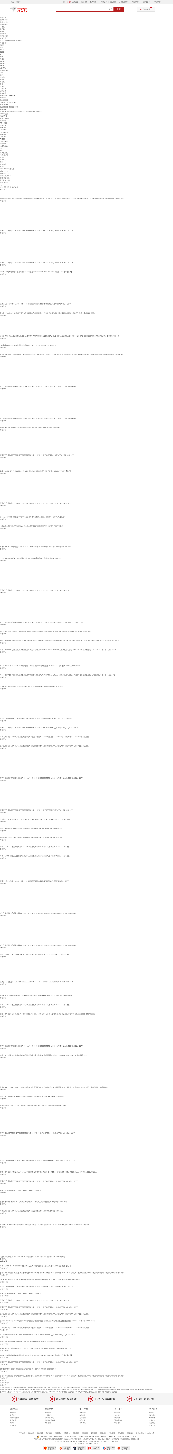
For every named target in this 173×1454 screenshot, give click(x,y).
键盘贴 (2, 31)
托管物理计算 (52, 1390)
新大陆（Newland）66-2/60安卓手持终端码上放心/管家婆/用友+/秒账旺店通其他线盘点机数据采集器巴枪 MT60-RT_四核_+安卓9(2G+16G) (47, 313)
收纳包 (2, 29)
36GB (2, 45)
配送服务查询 (49, 1418)
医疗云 (135, 1390)
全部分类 (3, 18)
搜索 (119, 9)
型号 (131, 1390)
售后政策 (117, 1413)
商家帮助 (58, 1433)
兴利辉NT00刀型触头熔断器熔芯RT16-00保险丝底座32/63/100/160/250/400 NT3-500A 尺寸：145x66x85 (36, 996)
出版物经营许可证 (71, 1439)
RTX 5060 (3, 130)
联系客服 (13, 1425)
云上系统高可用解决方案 (24, 1390)
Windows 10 (4, 173)
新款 (88, 1390)
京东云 (96, 1444)
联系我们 (31, 1433)
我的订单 (84, 2)
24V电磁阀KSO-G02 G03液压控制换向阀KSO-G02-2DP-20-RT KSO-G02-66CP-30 (28, 345)
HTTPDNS (51, 1392)
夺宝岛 (151, 1413)
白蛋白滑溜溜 (4, 1383)
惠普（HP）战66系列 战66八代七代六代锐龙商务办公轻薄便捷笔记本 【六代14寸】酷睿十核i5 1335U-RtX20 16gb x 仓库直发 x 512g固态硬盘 (48, 1172)
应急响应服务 (69, 1390)
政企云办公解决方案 (34, 1392)
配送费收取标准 (50, 1420)
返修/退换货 (118, 1420)
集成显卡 (3, 125)
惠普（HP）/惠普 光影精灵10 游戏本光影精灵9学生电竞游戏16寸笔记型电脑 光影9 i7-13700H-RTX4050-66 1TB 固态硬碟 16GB (43, 1055)
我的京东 (93, 2)
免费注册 (75, 2)
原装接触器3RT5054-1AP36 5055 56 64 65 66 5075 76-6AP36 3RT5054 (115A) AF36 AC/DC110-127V (35, 304)
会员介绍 (13, 1415)
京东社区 (103, 1433)
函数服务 (71, 1392)
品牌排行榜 (4, 22)
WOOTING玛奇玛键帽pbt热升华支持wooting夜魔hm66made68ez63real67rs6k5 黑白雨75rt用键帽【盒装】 (36, 272)
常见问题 (13, 1420)
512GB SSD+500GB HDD (9, 107)
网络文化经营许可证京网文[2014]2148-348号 (94, 1439)
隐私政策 (121, 1433)
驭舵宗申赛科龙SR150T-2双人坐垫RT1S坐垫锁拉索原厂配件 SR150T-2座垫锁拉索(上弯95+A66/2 (33, 1106)
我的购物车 (146, 9)
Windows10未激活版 (7, 169)
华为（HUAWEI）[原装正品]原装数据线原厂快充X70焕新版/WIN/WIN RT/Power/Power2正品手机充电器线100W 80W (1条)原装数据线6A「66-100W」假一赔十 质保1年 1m (58, 650)
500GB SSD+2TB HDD (8, 102)
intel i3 (2, 61)
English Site (140, 1433)
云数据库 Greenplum (13, 1392)
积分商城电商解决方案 (109, 1392)
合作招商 (49, 1433)
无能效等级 (4, 146)
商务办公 (3, 164)
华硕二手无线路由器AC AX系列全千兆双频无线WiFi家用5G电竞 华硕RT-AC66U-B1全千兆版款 (32, 1096)
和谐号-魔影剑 (5, 180)
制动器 (2, 79)
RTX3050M (4, 141)
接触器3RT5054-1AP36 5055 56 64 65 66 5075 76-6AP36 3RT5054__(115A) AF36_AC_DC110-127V (35, 819)
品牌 (40, 1390)
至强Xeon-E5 (4, 70)
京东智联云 (119, 1390)
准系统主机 (4, 153)
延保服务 (152, 1418)
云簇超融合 (91, 1392)
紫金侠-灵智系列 (5, 176)
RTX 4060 (3, 123)
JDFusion (141, 1390)
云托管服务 (111, 1390)
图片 (92, 1390)
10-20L (2, 150)
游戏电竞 (3, 160)
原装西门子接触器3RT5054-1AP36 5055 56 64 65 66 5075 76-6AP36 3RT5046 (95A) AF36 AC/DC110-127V (37, 455)
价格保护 (117, 1415)
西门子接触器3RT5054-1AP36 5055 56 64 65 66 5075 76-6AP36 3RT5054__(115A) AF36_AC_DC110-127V (37, 1133)
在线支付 (83, 1415)
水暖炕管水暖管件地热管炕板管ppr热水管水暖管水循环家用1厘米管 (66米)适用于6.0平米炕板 (31, 526)
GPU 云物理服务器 (100, 1390)
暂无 (1, 84)
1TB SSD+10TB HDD (7, 95)
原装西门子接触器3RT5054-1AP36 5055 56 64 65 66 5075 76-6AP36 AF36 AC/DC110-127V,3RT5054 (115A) (37, 718)
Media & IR (150, 1433)
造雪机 (2, 82)
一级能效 (3, 144)
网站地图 (126, 1390)
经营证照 (115, 1441)
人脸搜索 (24, 1392)
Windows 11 (4, 171)
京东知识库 (4, 20)
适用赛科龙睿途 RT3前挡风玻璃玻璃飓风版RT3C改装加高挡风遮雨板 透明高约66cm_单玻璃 (31, 686)
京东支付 (89, 1444)
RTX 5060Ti (4, 132)
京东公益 (130, 1433)
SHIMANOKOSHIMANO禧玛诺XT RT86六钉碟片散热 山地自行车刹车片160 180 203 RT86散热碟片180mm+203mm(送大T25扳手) (44, 1225)
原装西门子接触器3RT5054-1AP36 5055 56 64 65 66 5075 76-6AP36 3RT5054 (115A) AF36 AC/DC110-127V (37, 1160)
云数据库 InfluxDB (80, 1390)
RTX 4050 (3, 137)
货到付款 (83, 1413)
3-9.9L (2, 148)
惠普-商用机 (4, 182)
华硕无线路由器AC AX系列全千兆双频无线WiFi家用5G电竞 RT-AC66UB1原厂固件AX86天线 (31, 828)
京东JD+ (152, 1425)
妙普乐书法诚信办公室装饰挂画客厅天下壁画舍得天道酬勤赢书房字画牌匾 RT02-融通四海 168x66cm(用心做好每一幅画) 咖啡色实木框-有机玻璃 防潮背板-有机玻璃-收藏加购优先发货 (61, 199)
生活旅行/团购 (14, 1418)
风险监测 (112, 1433)
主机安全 (45, 1392)
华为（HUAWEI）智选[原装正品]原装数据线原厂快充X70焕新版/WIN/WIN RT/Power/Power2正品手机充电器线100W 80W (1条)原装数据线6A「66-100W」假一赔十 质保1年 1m (59, 641)
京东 (27, 10)
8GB (1, 47)
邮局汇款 (83, 1420)
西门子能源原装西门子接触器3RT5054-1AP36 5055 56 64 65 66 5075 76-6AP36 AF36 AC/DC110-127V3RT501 (38, 386)
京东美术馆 (4, 36)
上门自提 (48, 1413)
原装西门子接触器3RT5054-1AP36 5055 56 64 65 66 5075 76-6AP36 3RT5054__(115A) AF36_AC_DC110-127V (39, 728)
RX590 (2, 139)
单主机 (2, 157)
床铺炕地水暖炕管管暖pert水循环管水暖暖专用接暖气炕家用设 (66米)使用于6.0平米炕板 (30, 428)
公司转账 (83, 1423)
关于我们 (22, 1433)
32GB (2, 52)
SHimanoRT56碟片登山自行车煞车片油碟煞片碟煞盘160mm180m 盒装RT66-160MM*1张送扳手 (33, 517)
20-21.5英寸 (4, 114)
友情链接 (85, 1433)
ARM (1, 73)
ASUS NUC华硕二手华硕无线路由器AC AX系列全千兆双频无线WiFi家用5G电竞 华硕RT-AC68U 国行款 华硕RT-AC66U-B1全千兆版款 (45, 631)
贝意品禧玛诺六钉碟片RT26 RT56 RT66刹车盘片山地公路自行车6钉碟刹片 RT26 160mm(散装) (32, 1257)
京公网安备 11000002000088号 (50, 1436)
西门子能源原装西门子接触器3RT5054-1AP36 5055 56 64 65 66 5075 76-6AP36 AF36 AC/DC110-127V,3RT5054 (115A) (41, 622)
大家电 (12, 1423)
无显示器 (3, 121)
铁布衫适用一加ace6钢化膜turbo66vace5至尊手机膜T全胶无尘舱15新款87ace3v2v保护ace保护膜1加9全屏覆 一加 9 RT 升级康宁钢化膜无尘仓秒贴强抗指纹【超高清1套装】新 (59, 336)
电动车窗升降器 (10, 40)
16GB (2, 50)
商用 (1, 162)
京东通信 (152, 1423)
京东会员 (104, 2)
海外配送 (48, 1423)
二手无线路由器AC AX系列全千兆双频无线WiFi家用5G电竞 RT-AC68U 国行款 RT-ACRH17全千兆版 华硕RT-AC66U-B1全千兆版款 (44, 737)
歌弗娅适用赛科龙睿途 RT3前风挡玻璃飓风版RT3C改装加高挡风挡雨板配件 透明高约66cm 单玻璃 (33, 1202)
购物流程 (13, 1413)
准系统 (2, 166)
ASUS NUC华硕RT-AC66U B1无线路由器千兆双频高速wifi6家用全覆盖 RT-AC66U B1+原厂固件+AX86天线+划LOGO (40, 666)
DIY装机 (152, 1415)
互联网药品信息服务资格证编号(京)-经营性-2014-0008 (96, 1436)
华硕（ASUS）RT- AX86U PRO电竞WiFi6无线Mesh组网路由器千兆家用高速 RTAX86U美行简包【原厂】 (35, 471)
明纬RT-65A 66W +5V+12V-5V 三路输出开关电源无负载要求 (20, 1190)
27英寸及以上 (4, 118)
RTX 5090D (4, 134)
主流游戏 (3, 89)
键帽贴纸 (3, 34)
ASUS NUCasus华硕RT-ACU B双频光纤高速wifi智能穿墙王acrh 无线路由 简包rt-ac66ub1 (30, 558)
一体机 (2, 27)
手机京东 (124, 2)
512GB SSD (4, 100)
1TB (1, 57)
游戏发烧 (3, 91)
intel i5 (2, 63)
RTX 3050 (3, 128)
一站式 (45, 1390)
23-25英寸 (3, 116)
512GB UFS (4, 105)
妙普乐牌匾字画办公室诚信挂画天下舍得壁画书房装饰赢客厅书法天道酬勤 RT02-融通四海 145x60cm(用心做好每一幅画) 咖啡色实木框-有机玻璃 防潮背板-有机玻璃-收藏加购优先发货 (61, 354)
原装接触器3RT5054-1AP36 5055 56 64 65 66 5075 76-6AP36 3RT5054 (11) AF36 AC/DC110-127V (34, 881)
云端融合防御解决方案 (7, 1390)
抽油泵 (2, 86)
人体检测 (36, 1390)
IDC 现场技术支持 (81, 1392)
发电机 (2, 77)
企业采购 (113, 2)
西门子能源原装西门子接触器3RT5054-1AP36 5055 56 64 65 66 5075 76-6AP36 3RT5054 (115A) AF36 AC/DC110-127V (41, 778)
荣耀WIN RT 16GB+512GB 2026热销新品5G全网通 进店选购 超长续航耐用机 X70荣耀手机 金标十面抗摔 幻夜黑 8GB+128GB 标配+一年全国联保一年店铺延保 (54, 1087)
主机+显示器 (4, 155)
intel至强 (3, 68)
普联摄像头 (4, 24)
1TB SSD (3, 98)
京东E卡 (152, 1420)
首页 (1, 40)
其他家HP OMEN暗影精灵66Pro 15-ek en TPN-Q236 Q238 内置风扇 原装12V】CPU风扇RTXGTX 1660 (35, 547)
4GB (1, 54)
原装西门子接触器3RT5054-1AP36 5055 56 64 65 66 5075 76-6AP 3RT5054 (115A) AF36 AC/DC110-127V (36, 231)
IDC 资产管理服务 (62, 1392)
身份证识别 (61, 1390)
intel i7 (2, 66)
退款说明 (117, 1418)
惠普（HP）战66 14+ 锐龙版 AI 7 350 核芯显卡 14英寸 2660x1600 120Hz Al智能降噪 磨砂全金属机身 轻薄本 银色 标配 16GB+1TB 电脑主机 (47, 1014)
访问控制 (98, 1392)
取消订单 (117, 1423)
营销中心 (67, 1433)
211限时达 (48, 1415)
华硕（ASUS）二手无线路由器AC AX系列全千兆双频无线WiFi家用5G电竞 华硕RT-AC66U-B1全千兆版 (35, 847)
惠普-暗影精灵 (5, 178)
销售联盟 (94, 1433)
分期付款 (83, 1418)
